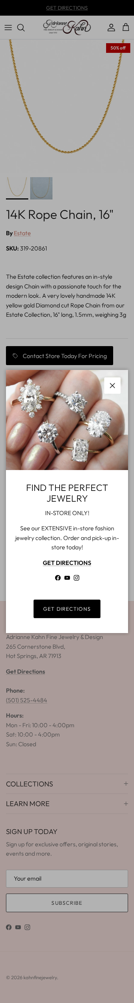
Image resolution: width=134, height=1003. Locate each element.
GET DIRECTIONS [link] (67, 609)
